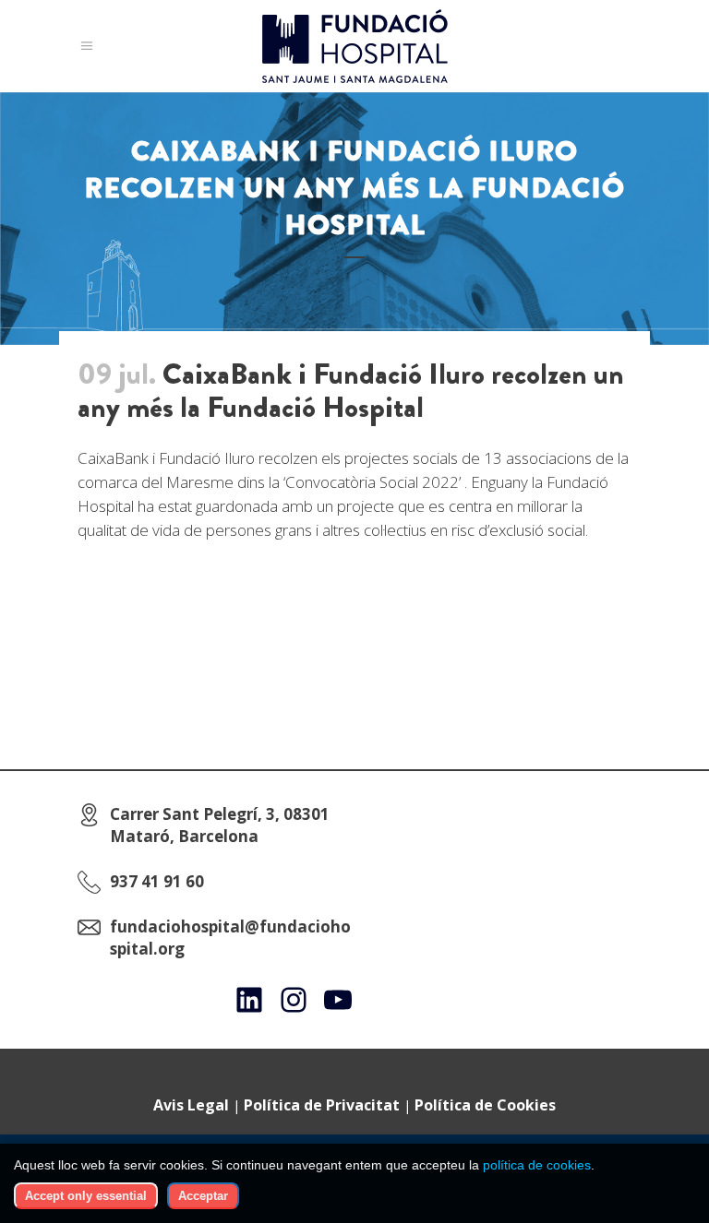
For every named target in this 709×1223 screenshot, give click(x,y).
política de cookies (537, 1165)
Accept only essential (86, 1196)
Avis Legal (191, 1105)
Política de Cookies (485, 1105)
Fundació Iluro (207, 458)
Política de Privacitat (322, 1105)
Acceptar (203, 1196)
